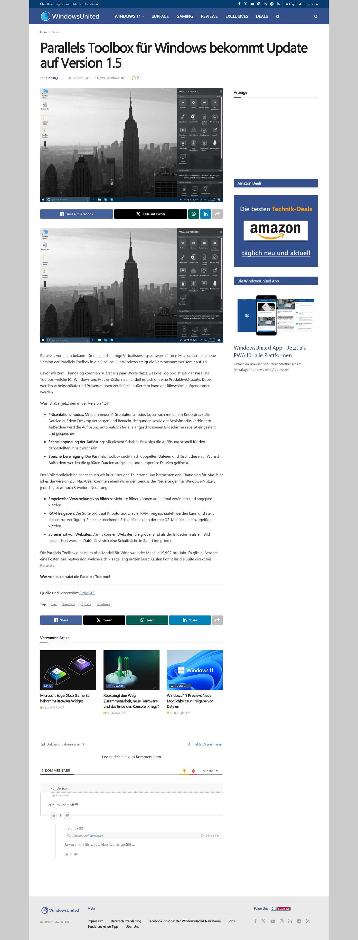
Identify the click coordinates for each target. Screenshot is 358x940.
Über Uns (46, 4)
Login (292, 4)
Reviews (209, 16)
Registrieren (310, 4)
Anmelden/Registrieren (204, 744)
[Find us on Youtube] (252, 4)
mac (54, 604)
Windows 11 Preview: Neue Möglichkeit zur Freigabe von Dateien (190, 701)
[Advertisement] (276, 139)
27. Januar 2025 (116, 713)
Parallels (47, 565)
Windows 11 (128, 16)
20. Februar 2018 (79, 78)
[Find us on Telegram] (271, 4)
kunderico (96, 835)
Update (86, 604)
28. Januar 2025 (53, 707)
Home (44, 32)
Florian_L (52, 78)
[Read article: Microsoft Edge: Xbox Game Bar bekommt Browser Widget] (68, 670)
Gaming (185, 16)
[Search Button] (316, 16)
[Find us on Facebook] (239, 4)
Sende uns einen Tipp (103, 926)
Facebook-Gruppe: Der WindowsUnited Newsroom (185, 921)
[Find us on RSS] (278, 4)
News (55, 32)
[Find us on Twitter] (245, 4)
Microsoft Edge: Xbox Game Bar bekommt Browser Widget (65, 698)
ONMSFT (87, 592)
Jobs (231, 921)
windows (103, 604)
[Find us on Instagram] (258, 4)
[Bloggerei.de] (281, 908)
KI (277, 16)
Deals (262, 16)
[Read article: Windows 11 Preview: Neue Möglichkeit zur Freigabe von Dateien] (195, 670)
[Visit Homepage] (71, 16)
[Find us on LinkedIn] (265, 4)
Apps (47, 686)
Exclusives (237, 16)
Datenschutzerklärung (86, 4)
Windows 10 (115, 78)
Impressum (62, 4)
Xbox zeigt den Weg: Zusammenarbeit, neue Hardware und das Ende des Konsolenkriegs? (131, 701)
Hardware (115, 686)
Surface (160, 16)
